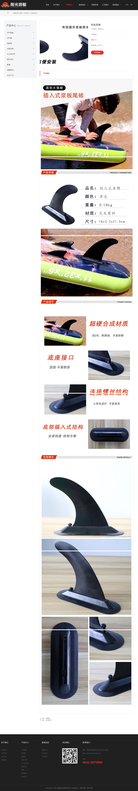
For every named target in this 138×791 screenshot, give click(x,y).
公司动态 (44, 753)
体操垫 (9, 43)
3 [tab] (63, 67)
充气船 (9, 38)
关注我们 (66, 742)
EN (131, 5)
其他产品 (34, 13)
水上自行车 (11, 54)
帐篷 (8, 65)
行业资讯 (44, 756)
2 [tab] (61, 67)
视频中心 (44, 750)
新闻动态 (45, 742)
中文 (127, 5)
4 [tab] (66, 67)
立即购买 (97, 52)
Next (84, 44)
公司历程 (4, 753)
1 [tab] (59, 67)
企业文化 (4, 756)
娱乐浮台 (10, 59)
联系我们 (4, 760)
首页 (20, 13)
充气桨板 (10, 33)
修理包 (48, 718)
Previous (43, 44)
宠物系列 (10, 70)
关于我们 (4, 742)
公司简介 (4, 750)
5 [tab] (68, 67)
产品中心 (27, 13)
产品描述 (46, 73)
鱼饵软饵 (48, 720)
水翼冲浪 (10, 49)
